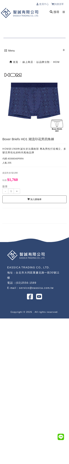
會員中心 (44, 4)
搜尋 (56, 12)
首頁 (15, 62)
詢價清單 (60, 4)
